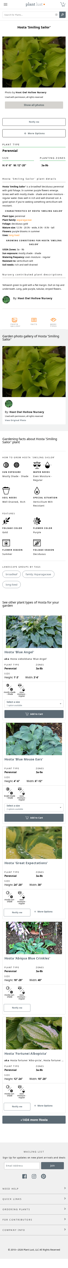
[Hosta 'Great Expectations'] (34, 867)
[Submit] (62, 15)
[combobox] (34, 704)
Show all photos (34, 105)
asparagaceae (24, 219)
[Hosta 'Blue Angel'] (34, 662)
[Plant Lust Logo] (35, 4)
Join (52, 1165)
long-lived (14, 235)
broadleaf (11, 574)
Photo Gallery (15, 325)
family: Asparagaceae (38, 574)
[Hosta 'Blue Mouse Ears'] (34, 768)
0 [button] (63, 3)
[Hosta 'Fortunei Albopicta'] (34, 1059)
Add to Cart (36, 713)
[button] (56, 14)
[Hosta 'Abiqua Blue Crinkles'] (34, 962)
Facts (34, 324)
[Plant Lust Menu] (5, 4)
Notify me (34, 122)
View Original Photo (15, 420)
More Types (53, 325)
